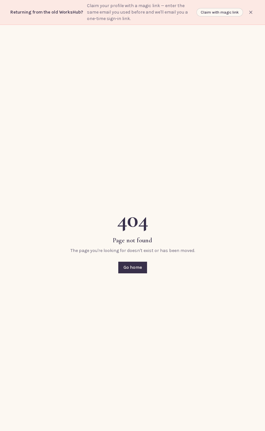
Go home (132, 267)
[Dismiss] (251, 12)
